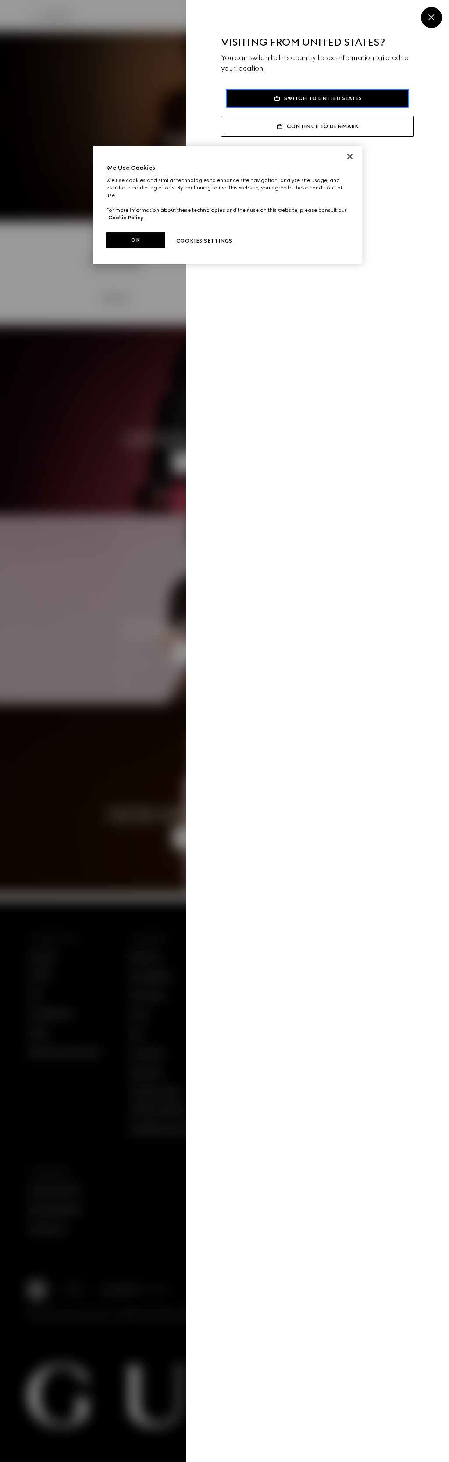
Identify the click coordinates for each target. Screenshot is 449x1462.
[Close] (350, 156)
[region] (227, 205)
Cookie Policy (125, 217)
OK (135, 240)
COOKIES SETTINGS (204, 241)
